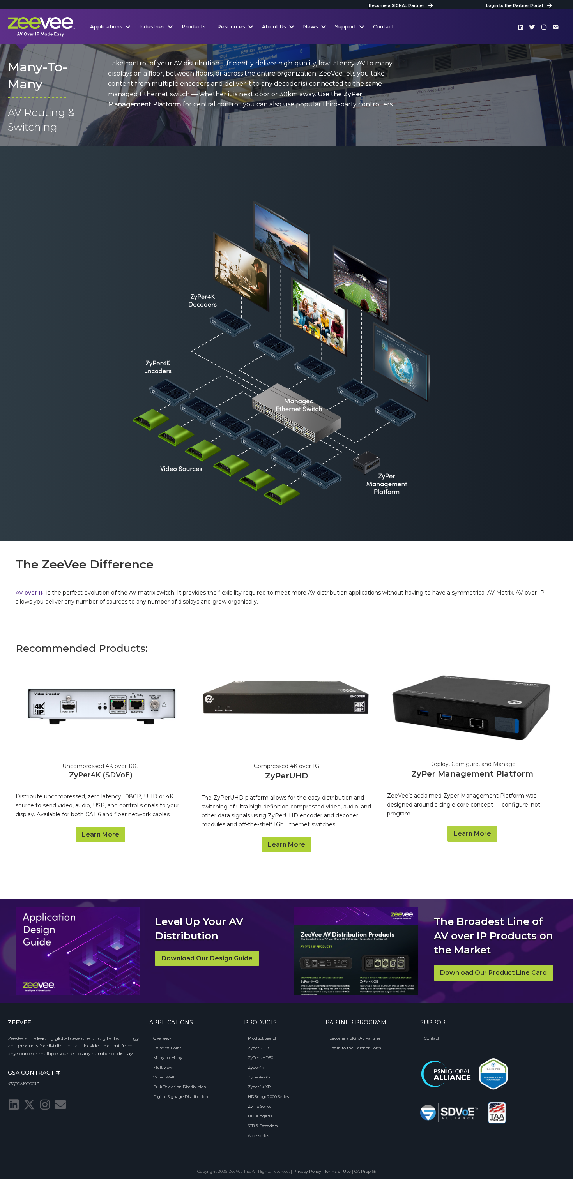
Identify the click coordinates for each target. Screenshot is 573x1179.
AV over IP (30, 592)
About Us (274, 26)
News (310, 26)
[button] (521, 27)
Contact (383, 26)
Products (194, 26)
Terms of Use (338, 1171)
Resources (231, 26)
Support (345, 26)
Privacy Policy (307, 1171)
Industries (152, 26)
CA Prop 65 (365, 1171)
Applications (106, 26)
